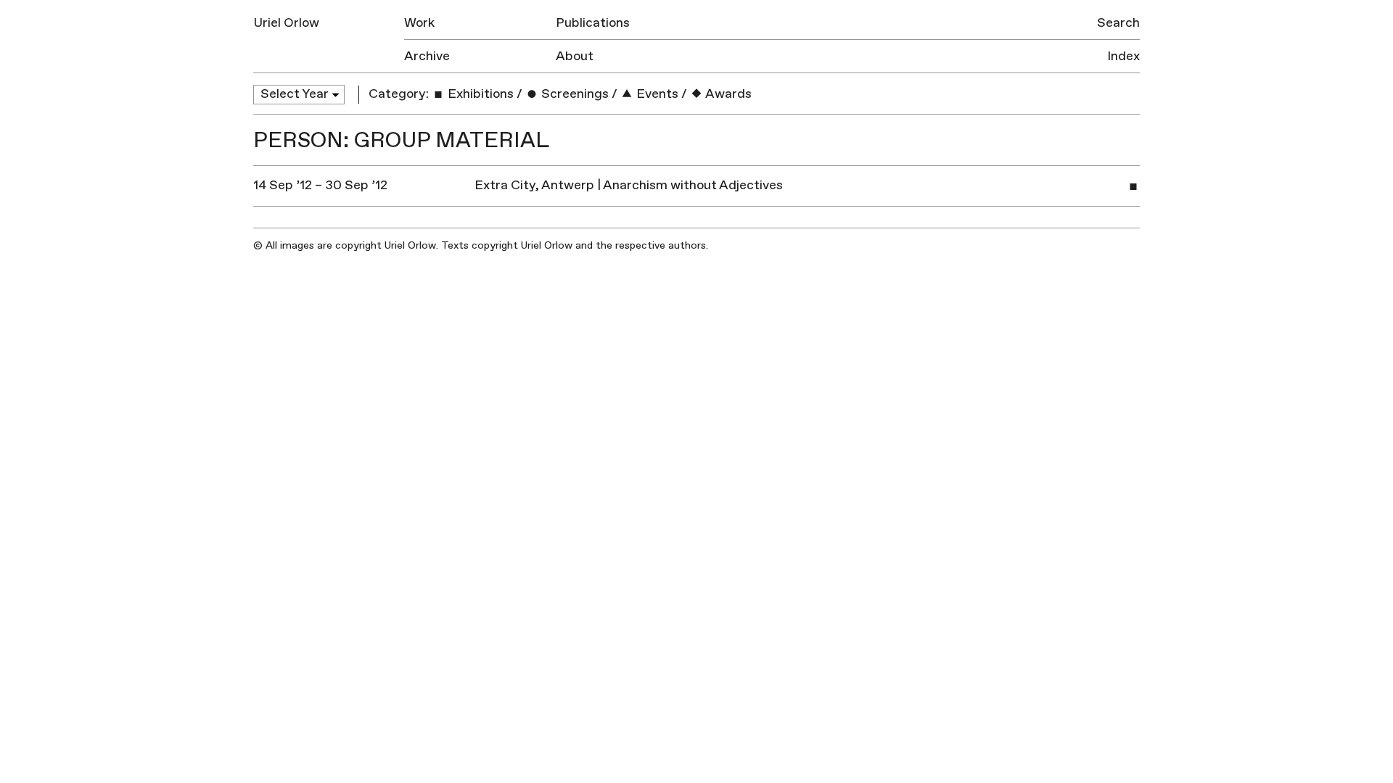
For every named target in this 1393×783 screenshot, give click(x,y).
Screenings (573, 94)
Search (1118, 22)
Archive (427, 56)
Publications (593, 22)
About (574, 56)
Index (1123, 56)
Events (655, 94)
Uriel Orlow (286, 22)
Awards (727, 94)
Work (419, 22)
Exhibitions (479, 94)
